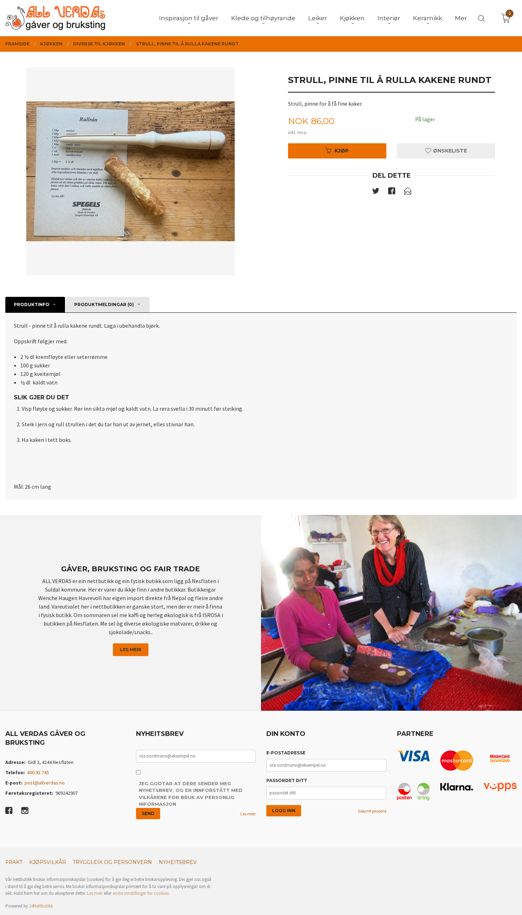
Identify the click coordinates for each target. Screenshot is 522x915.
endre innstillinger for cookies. (141, 893)
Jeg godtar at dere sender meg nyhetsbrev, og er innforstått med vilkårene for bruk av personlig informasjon (191, 794)
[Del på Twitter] (375, 192)
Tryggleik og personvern (112, 862)
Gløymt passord (372, 811)
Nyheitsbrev (178, 862)
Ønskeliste (449, 151)
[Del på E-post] (407, 192)
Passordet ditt (286, 780)
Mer (461, 18)
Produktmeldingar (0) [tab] (104, 304)
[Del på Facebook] (391, 192)
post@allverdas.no (45, 783)
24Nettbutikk (41, 906)
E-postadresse (285, 752)
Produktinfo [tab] (31, 304)
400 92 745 (38, 772)
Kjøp (342, 151)
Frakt (13, 862)
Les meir (130, 649)
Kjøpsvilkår (47, 862)
